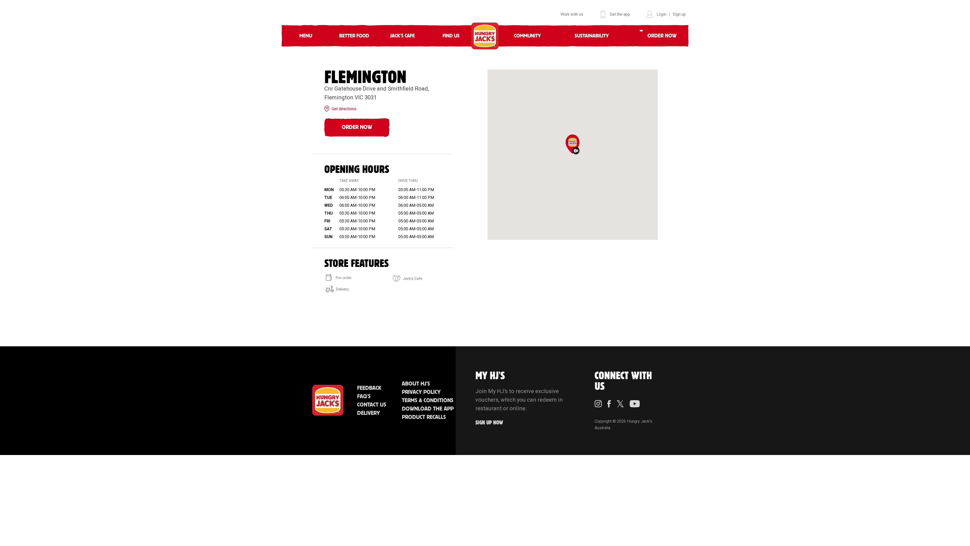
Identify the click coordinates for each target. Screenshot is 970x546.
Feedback (369, 388)
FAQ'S (364, 396)
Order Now (357, 127)
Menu (305, 36)
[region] (573, 155)
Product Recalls (424, 417)
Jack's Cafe (402, 36)
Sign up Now (489, 423)
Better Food (354, 36)
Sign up (679, 14)
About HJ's (416, 384)
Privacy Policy (421, 392)
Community (527, 36)
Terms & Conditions (427, 400)
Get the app (620, 14)
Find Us (451, 36)
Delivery (368, 413)
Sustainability (592, 36)
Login (661, 14)
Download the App (428, 409)
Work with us (572, 14)
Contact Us (371, 405)
